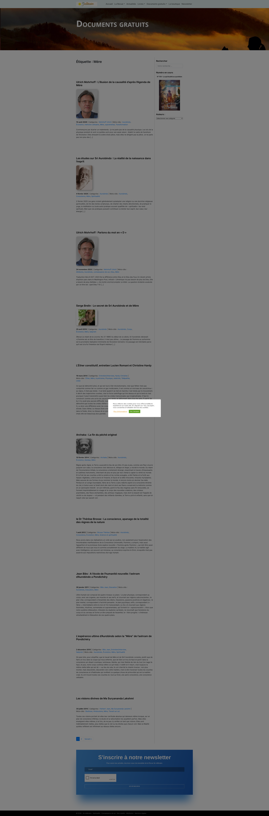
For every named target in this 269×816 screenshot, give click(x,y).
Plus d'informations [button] (120, 411)
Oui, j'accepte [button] (134, 411)
